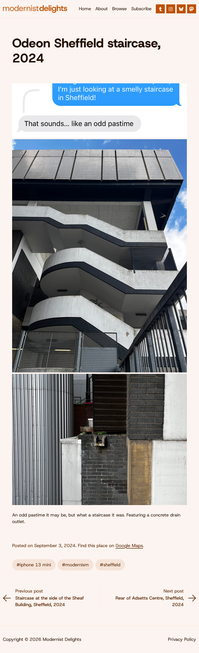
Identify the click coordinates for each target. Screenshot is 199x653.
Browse (119, 9)
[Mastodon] (191, 8)
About (101, 9)
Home (85, 9)
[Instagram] (170, 8)
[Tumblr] (160, 8)
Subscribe (141, 9)
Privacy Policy (182, 639)
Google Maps (129, 545)
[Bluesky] (181, 8)
